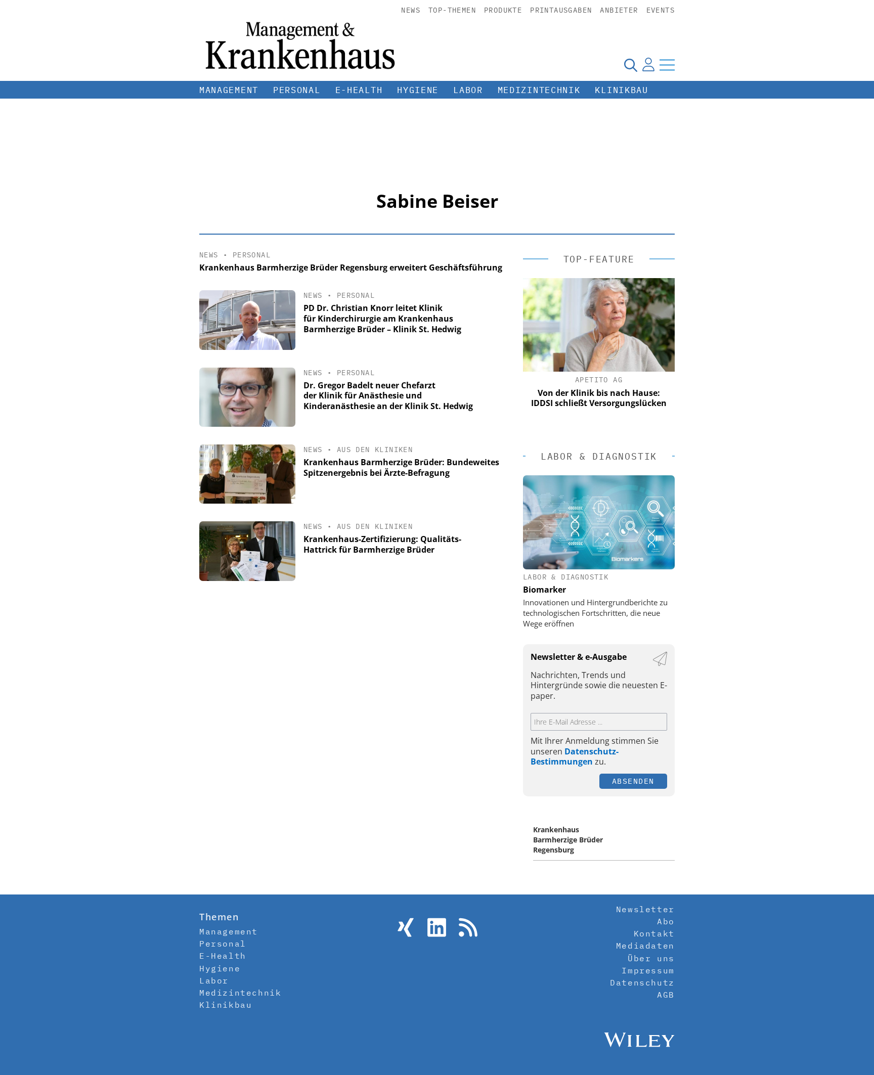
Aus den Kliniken (375, 449)
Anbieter (619, 10)
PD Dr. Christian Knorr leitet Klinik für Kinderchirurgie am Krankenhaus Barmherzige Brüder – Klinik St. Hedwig (382, 318)
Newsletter (645, 909)
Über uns (651, 958)
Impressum (648, 970)
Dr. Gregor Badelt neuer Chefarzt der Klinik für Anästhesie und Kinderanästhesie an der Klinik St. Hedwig (388, 396)
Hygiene (418, 90)
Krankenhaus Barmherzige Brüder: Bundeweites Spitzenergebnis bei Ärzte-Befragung (401, 467)
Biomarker (544, 589)
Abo (666, 921)
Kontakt (654, 933)
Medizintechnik (539, 90)
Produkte (503, 10)
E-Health (359, 90)
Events (660, 10)
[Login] (648, 65)
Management (228, 90)
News (410, 10)
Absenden (633, 781)
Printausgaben (561, 10)
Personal (297, 90)
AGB (666, 995)
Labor (468, 90)
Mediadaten (645, 945)
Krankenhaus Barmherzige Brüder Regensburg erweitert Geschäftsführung (350, 267)
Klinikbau (621, 90)
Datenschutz (642, 982)
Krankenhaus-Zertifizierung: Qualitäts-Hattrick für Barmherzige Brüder (382, 544)
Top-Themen (452, 10)
